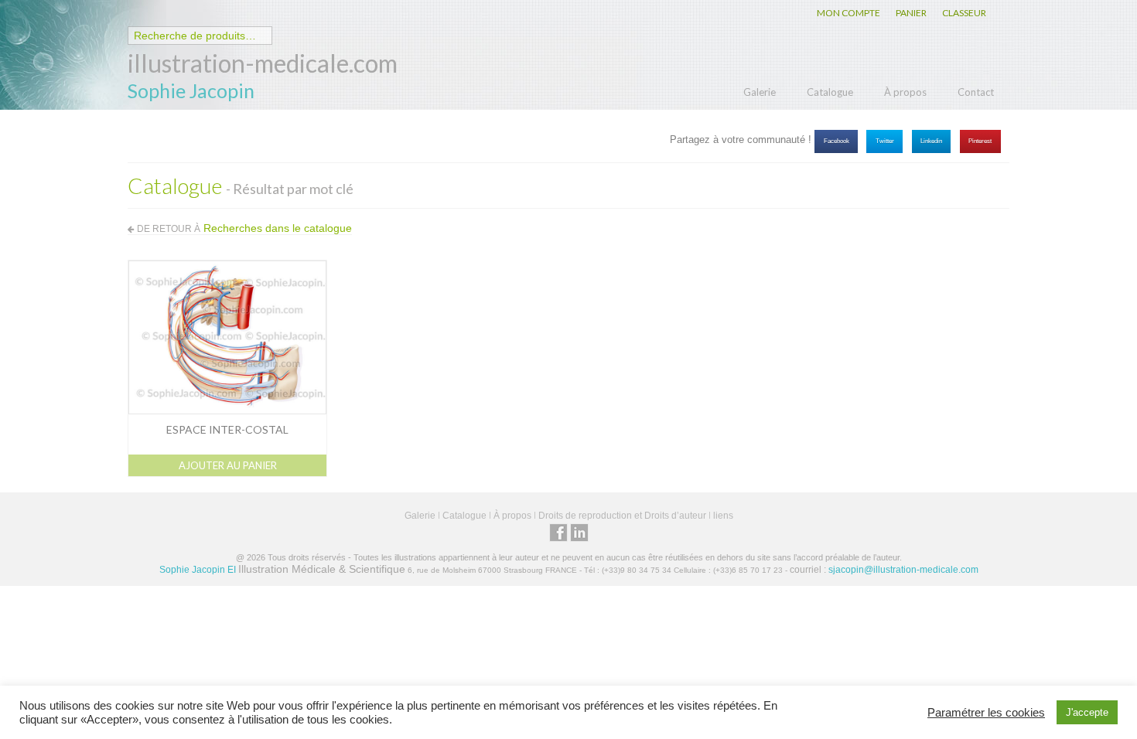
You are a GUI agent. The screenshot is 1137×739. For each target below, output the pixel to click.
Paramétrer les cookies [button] (986, 713)
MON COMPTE (848, 13)
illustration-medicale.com (263, 63)
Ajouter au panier (228, 465)
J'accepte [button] (1087, 712)
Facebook (836, 141)
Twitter (885, 141)
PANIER (911, 13)
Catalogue (830, 92)
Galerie (759, 92)
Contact (976, 92)
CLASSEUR (964, 13)
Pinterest (980, 141)
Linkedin (931, 141)
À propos (905, 92)
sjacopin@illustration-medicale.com (903, 569)
